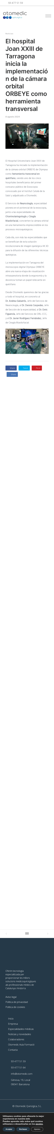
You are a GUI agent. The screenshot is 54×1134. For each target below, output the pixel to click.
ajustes (39, 1124)
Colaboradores (16, 1039)
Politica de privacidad (16, 1002)
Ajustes (37, 1129)
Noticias (9, 34)
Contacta (13, 1049)
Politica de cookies (15, 1007)
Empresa (13, 1023)
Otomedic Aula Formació (21, 1044)
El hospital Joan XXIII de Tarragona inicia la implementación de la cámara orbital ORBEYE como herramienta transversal (26, 74)
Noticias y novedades (19, 1034)
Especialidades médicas (21, 1029)
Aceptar (9, 1129)
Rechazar (23, 1129)
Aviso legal (10, 997)
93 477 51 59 (15, 2)
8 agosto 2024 (12, 117)
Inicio (11, 1018)
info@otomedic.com (21, 1073)
